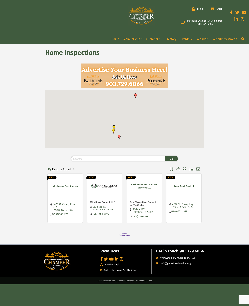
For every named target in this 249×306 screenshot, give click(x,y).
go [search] (172, 158)
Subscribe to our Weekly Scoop (120, 270)
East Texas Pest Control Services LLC (143, 203)
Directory (170, 39)
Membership (131, 39)
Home (115, 39)
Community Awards (224, 39)
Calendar (201, 39)
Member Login (112, 264)
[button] (119, 137)
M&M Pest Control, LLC (103, 202)
